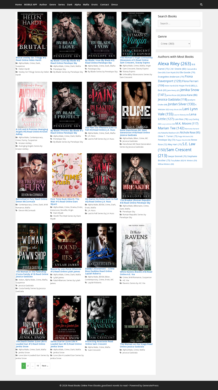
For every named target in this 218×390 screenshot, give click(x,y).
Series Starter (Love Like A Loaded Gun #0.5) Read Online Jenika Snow (66, 344)
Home (18, 4)
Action (21, 279)
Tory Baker (177, 160)
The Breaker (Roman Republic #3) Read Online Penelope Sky (135, 201)
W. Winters (190, 160)
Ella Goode (187, 72)
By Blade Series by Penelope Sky (68, 72)
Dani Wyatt (58, 213)
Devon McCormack (27, 210)
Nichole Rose (190, 132)
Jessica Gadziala (130, 141)
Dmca (114, 4)
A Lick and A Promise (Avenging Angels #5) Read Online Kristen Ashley (32, 132)
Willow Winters (166, 164)
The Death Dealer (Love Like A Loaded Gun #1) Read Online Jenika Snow (31, 344)
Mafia (86, 4)
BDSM (101, 204)
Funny (24, 140)
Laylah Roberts (94, 282)
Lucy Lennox (168, 124)
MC (146, 138)
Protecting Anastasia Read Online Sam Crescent (99, 342)
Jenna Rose (173, 95)
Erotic (95, 4)
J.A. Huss (92, 136)
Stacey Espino (142, 68)
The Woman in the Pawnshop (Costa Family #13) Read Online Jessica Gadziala (32, 274)
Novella (64, 210)
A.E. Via (126, 280)
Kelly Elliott (176, 109)
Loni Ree (181, 119)
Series (61, 4)
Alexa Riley (174, 64)
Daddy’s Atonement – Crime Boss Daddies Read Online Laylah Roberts (99, 271)
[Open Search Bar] (201, 4)
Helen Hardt (24, 69)
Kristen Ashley (25, 143)
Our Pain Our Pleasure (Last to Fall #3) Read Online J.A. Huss (101, 128)
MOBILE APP (30, 4)
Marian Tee (171, 128)
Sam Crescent (129, 68)
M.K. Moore (186, 123)
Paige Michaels (185, 136)
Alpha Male (24, 63)
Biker (136, 138)
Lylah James (58, 277)
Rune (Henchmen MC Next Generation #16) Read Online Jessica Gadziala (135, 133)
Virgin (148, 65)
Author (43, 4)
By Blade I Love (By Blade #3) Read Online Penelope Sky (65, 61)
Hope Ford (187, 85)
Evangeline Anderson (171, 76)
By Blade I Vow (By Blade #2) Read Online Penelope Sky (99, 61)
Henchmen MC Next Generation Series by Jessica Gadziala (135, 145)
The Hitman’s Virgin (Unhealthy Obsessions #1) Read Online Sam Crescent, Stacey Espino (136, 60)
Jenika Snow (24, 352)
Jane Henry (173, 90)
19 (38, 365)
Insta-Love (55, 210)
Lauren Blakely (181, 115)
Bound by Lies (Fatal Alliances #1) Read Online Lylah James (66, 270)
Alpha (78, 4)
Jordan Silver (181, 104)
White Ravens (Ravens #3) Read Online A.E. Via (136, 273)
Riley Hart (175, 144)
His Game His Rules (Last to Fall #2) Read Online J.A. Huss (101, 200)
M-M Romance (135, 277)
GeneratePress (151, 385)
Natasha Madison (170, 133)
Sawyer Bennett (177, 156)
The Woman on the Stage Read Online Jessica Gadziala (136, 345)
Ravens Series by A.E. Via (134, 283)
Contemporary (36, 137)
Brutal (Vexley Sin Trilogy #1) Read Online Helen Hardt (31, 58)
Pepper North (183, 140)
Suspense (20, 66)
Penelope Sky (59, 69)
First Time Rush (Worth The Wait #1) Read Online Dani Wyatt (65, 201)
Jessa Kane (189, 95)
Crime (32, 63)
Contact (104, 4)
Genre (52, 4)
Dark (69, 4)
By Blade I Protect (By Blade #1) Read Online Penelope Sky (67, 131)
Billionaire (138, 205)
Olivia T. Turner (168, 136)
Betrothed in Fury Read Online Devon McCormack (31, 200)
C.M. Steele (177, 68)
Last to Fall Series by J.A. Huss (101, 138)
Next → (45, 365)
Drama (73, 207)
